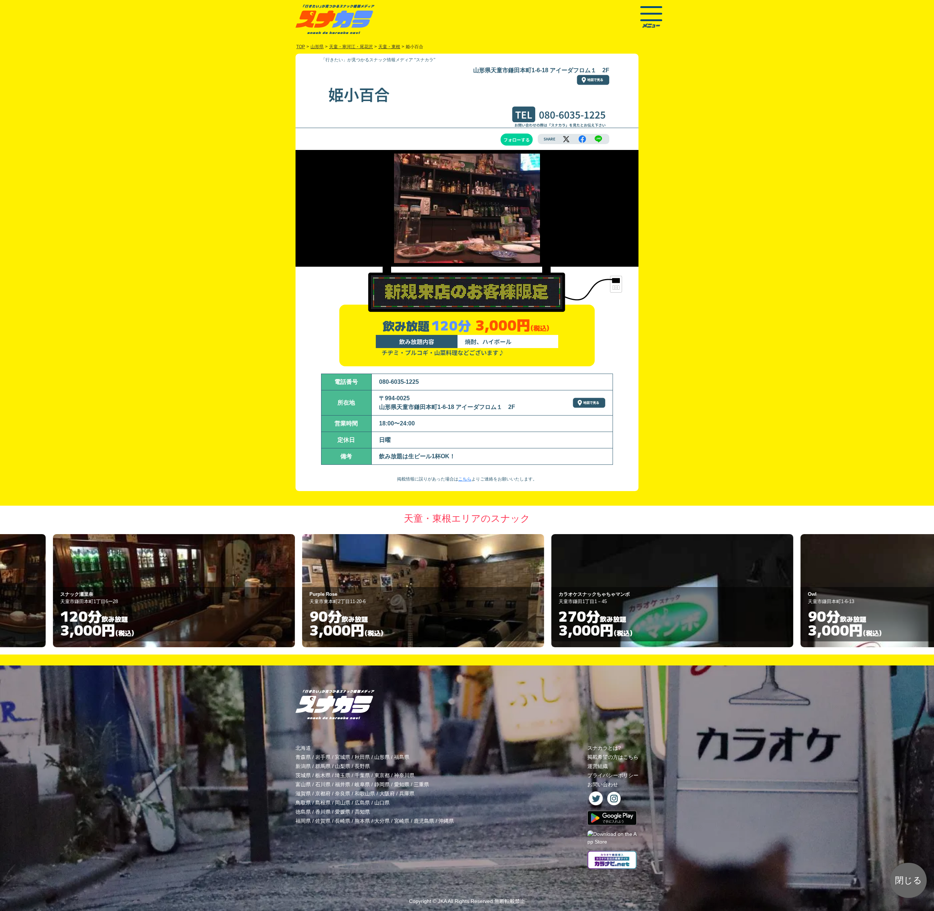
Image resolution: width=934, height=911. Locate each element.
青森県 (303, 757)
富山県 (303, 784)
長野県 (362, 766)
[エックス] (566, 139)
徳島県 (303, 812)
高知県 (362, 812)
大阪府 (387, 793)
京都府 (323, 793)
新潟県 (303, 766)
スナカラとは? (604, 748)
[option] (218, 590)
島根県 (323, 803)
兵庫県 (406, 793)
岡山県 (342, 803)
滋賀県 (303, 793)
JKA (442, 901)
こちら (464, 479)
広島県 (362, 803)
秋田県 (362, 757)
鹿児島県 (424, 821)
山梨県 (342, 766)
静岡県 (382, 784)
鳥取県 (303, 803)
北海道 (303, 748)
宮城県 (342, 757)
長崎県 (342, 821)
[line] (598, 139)
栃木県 (323, 775)
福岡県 (303, 821)
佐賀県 (323, 821)
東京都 (382, 775)
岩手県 (323, 757)
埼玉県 (342, 775)
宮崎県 (401, 821)
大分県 (382, 821)
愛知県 (401, 784)
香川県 (323, 812)
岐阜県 (362, 784)
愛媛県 (342, 812)
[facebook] (582, 139)
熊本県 (362, 821)
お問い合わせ (602, 784)
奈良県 (342, 793)
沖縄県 (446, 821)
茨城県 (303, 775)
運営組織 (597, 766)
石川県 (323, 784)
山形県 (382, 757)
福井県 (342, 784)
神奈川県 (404, 775)
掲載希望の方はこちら (612, 757)
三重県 (421, 784)
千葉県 (362, 775)
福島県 (401, 757)
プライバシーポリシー (612, 775)
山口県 (382, 803)
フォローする (516, 139)
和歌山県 (365, 793)
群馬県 (323, 766)
